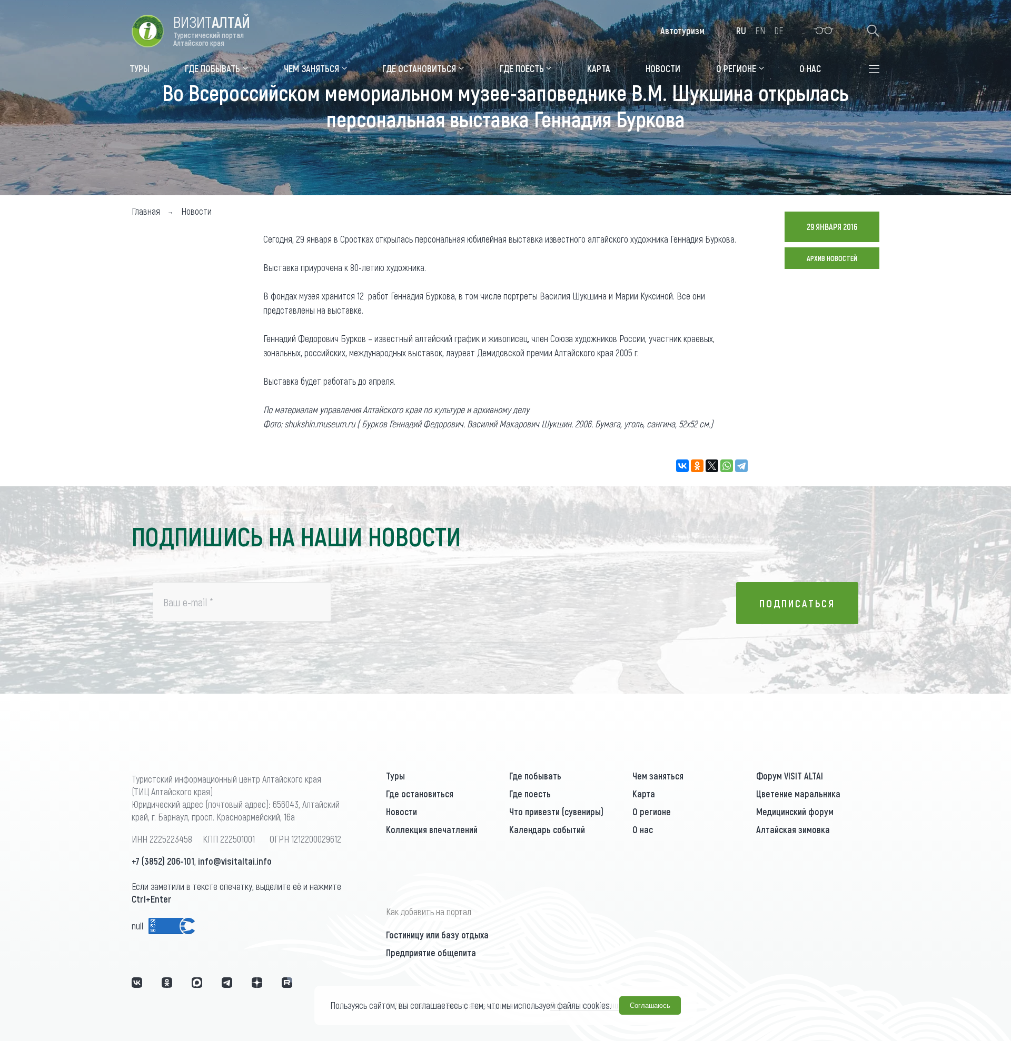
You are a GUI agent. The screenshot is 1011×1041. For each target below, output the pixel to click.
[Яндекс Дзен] (257, 982)
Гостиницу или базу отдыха (437, 934)
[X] (712, 465)
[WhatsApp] (726, 465)
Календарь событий (547, 829)
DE (779, 30)
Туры (395, 776)
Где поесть (530, 793)
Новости (401, 811)
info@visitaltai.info (235, 861)
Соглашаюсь (650, 1005)
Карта (643, 793)
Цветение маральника (798, 793)
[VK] (137, 982)
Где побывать (535, 776)
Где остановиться (419, 793)
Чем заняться (657, 776)
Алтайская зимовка (793, 829)
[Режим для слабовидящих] (824, 30)
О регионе (651, 811)
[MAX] (197, 982)
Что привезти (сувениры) (556, 811)
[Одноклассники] (697, 465)
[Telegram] (741, 465)
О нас (642, 829)
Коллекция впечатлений (432, 829)
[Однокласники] (167, 982)
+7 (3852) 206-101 (163, 861)
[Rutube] (287, 982)
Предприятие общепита (431, 952)
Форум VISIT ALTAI (789, 776)
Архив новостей (832, 258)
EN (760, 30)
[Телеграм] (227, 982)
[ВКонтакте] (682, 465)
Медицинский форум (795, 811)
